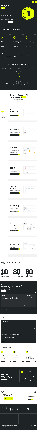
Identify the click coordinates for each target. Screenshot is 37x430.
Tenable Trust (11, 421)
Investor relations (21, 419)
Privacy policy (2, 425)
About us (20, 416)
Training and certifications (12, 418)
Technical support (12, 417)
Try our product (30, 417)
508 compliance (15, 425)
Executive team (20, 417)
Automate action (3, 116)
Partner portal (2, 418)
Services (11, 416)
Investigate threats (3, 117)
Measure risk (2, 111)
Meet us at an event (30, 419)
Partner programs (2, 419)
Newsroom (20, 418)
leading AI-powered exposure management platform (7, 16)
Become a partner (2, 416)
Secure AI (2, 112)
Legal (12, 425)
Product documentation (12, 419)
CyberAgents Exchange (12, 422)
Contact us (30, 416)
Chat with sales (30, 418)
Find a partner (2, 417)
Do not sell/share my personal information (8, 425)
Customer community (12, 420)
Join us (29, 420)
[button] (34, 292)
